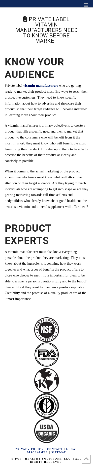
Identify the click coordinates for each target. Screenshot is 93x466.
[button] (86, 4)
